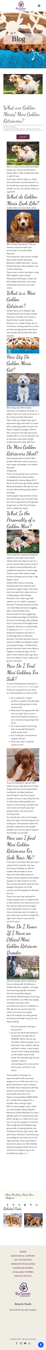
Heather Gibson (10, 127)
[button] (5, 1220)
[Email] (37, 1205)
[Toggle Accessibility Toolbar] (41, 1345)
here (26, 1153)
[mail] (29, 1343)
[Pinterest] (31, 1205)
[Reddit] (19, 1205)
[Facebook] (8, 1205)
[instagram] (21, 1343)
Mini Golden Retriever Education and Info (25, 129)
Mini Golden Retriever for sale (19, 686)
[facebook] (17, 1343)
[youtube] (25, 1343)
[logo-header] (20, 1)
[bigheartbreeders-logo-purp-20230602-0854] (23, 1282)
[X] (13, 1205)
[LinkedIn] (25, 1205)
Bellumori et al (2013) (25, 629)
